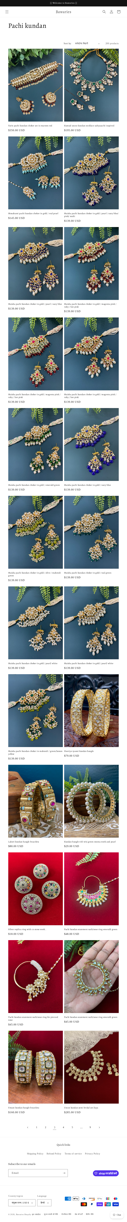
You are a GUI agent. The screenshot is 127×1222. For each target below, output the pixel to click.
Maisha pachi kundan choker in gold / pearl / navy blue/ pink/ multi (91, 215)
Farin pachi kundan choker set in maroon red (30, 125)
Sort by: (68, 43)
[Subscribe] (64, 1173)
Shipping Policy (35, 1153)
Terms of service (73, 1153)
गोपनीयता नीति (66, 1214)
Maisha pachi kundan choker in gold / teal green (87, 573)
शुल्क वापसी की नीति (51, 1214)
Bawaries (20, 1214)
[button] (7, 11)
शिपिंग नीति (89, 1214)
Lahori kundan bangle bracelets (23, 841)
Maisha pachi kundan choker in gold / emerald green (34, 485)
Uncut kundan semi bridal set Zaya (81, 1107)
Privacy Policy (92, 1153)
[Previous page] (27, 1127)
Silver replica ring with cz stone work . (27, 929)
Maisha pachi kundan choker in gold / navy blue (87, 485)
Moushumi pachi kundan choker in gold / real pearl (33, 213)
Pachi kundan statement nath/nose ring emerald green (90, 929)
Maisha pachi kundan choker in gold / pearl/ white (32, 663)
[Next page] (99, 1127)
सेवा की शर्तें (79, 1214)
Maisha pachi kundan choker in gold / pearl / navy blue (35, 304)
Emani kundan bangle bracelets (23, 1107)
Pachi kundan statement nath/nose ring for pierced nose (33, 1018)
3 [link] (54, 1127)
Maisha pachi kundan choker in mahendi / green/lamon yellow (35, 752)
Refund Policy (54, 1153)
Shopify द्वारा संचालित (32, 1214)
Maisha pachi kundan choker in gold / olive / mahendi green (34, 574)
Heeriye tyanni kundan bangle (79, 751)
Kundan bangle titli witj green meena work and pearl (90, 841)
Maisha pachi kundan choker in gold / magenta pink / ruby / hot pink (90, 305)
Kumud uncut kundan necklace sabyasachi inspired (89, 125)
